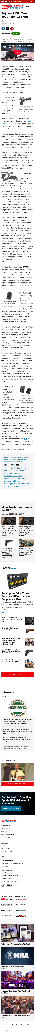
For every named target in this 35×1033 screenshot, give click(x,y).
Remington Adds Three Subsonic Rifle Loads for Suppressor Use (16, 596)
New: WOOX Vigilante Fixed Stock (9, 629)
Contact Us (4, 828)
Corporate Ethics (25, 1025)
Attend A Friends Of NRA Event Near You (16, 1016)
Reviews (4, 854)
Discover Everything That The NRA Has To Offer (16, 992)
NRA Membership (6, 873)
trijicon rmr (8, 458)
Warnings (3, 1027)
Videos (3, 23)
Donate (25, 2)
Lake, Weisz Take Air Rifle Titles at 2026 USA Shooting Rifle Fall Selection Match (10, 641)
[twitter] (7, 27)
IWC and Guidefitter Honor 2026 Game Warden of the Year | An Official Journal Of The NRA (17, 721)
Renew (19, 2)
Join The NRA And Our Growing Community (14, 967)
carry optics (19, 461)
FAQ (11, 1027)
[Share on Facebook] (3, 27)
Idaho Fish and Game (20, 726)
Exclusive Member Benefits (9, 876)
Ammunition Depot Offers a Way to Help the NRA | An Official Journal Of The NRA (17, 747)
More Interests (20, 693)
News (7, 23)
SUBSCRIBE (11, 809)
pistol (15, 458)
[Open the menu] (31, 7)
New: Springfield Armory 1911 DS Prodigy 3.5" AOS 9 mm (11, 619)
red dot (23, 303)
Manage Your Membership (9, 881)
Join (15, 2)
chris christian (9, 461)
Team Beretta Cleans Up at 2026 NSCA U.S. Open (11, 661)
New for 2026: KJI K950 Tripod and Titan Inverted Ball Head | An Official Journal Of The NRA (17, 731)
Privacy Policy (5, 1025)
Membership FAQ (6, 878)
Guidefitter (9, 726)
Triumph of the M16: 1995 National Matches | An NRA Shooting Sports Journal (26, 552)
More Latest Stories (21, 675)
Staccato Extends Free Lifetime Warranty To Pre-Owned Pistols (10, 651)
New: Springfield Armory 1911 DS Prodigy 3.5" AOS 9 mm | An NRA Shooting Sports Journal (8, 531)
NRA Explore (5, 866)
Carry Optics (6, 100)
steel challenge (22, 459)
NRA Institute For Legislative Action (12, 863)
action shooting (22, 458)
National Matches (9, 761)
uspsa (14, 459)
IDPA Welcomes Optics (13, 476)
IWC (4, 726)
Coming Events (5, 848)
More (13, 568)
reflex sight (8, 459)
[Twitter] (34, 2)
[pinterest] (12, 27)
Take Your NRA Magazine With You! (15, 944)
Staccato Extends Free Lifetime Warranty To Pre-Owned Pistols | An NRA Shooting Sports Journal (8, 553)
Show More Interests (21, 784)
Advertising (4, 831)
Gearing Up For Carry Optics (15, 468)
